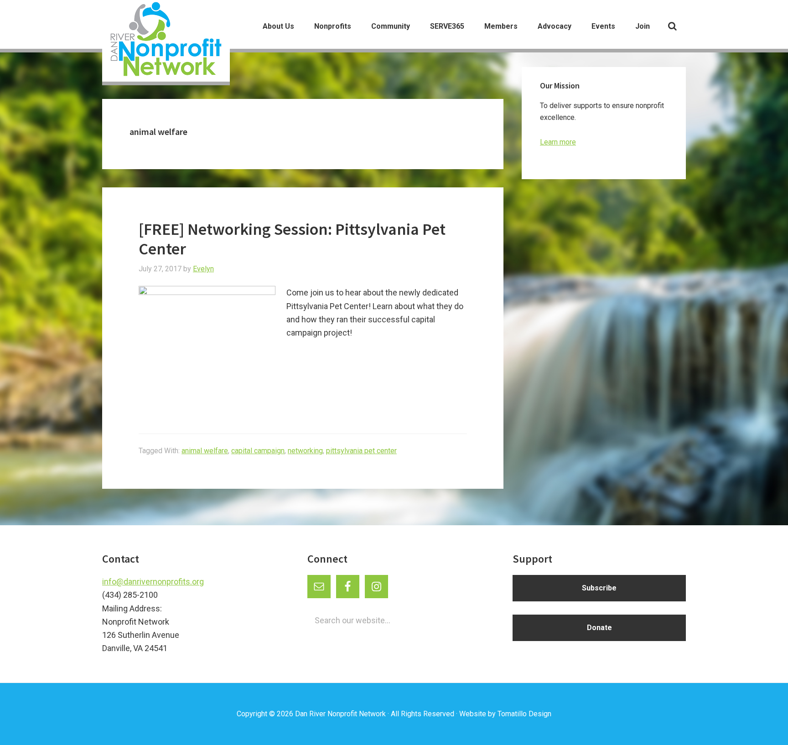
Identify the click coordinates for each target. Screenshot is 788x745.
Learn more (558, 142)
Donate (599, 627)
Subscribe (599, 588)
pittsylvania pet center (361, 450)
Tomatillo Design (524, 713)
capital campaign (258, 450)
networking (305, 450)
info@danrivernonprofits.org (153, 581)
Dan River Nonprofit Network (340, 713)
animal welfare (204, 450)
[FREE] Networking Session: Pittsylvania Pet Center (292, 239)
